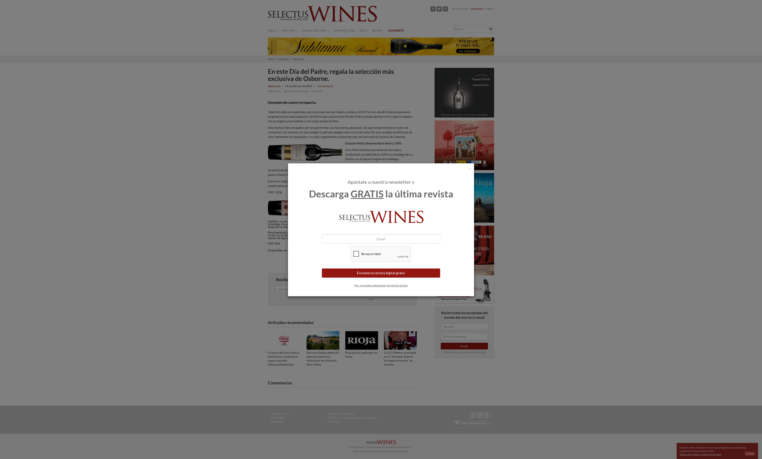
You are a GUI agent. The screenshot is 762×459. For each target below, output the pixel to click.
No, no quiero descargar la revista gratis (381, 285)
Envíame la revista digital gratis (381, 273)
